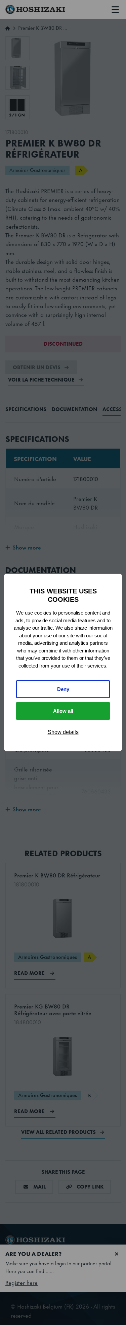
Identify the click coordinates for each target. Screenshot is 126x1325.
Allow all (63, 711)
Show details (63, 732)
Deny (63, 689)
